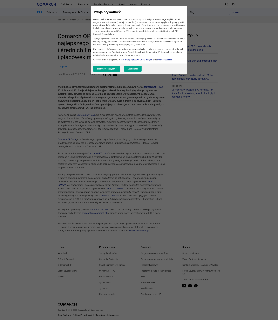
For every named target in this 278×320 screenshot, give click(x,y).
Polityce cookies (164, 60)
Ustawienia (133, 69)
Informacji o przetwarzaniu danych (136, 60)
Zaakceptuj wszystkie (107, 69)
